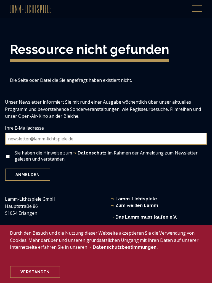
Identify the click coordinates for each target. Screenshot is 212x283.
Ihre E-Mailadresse (24, 128)
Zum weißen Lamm (136, 205)
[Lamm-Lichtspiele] (30, 9)
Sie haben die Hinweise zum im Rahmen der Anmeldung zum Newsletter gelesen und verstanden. (106, 156)
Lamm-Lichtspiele (136, 198)
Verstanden (35, 272)
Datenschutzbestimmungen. (125, 247)
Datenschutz (92, 153)
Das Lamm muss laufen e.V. (146, 217)
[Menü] (197, 5)
